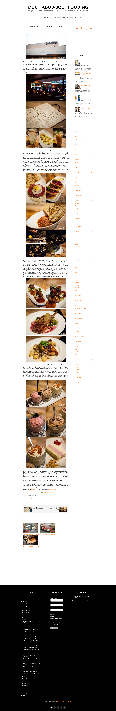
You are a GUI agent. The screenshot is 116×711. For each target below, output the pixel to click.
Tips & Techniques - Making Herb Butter (31, 653)
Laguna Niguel (78, 246)
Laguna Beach (78, 241)
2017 (24, 596)
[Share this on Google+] (31, 498)
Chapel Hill (77, 164)
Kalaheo (77, 236)
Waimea (76, 372)
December (26, 608)
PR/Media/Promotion (55, 616)
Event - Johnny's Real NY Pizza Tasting (31, 627)
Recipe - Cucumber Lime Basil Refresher (31, 661)
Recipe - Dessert (78, 298)
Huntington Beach (78, 226)
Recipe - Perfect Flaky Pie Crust (29, 638)
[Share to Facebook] (27, 498)
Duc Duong (33, 489)
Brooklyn (77, 152)
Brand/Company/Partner (56, 618)
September (26, 614)
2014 (24, 603)
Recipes (39, 17)
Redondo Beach (78, 318)
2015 (24, 601)
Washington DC (78, 374)
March (25, 683)
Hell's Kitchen (78, 216)
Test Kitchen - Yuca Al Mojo (28, 642)
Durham (76, 185)
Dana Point (77, 180)
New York (77, 267)
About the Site (71, 17)
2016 (24, 599)
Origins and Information (80, 280)
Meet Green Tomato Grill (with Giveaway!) (31, 658)
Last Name (52, 608)
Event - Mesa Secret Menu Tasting (30, 669)
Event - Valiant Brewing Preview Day (85, 86)
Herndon (77, 218)
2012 (24, 690)
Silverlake (77, 351)
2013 (24, 606)
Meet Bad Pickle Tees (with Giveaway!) (31, 673)
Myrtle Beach (77, 264)
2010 (24, 695)
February (26, 685)
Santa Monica (78, 344)
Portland (77, 287)
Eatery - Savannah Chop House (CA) (30, 640)
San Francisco (78, 328)
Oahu (76, 275)
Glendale (77, 208)
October (25, 612)
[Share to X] (29, 498)
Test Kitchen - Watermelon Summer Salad (31, 633)
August (25, 617)
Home (33, 17)
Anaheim (77, 134)
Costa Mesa (28, 495)
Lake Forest (77, 249)
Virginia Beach (78, 369)
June (25, 676)
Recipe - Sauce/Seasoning (80, 308)
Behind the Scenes (79, 144)
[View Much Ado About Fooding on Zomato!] (82, 596)
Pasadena (77, 282)
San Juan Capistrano (79, 336)
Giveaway (77, 205)
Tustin (76, 364)
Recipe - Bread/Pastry (79, 292)
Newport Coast (78, 272)
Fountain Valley (78, 195)
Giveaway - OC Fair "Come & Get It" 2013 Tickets (86, 97)
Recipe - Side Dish (78, 310)
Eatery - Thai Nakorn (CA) (28, 666)
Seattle (76, 349)
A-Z (75, 129)
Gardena (77, 203)
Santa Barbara (78, 341)
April (25, 681)
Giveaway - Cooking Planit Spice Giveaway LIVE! (86, 74)
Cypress (76, 177)
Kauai (76, 239)
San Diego (77, 326)
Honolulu (77, 223)
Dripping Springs (78, 182)
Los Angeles (77, 259)
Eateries (51, 17)
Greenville (77, 210)
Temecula (77, 357)
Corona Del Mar (78, 169)
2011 (24, 693)
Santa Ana (77, 339)
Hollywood (77, 221)
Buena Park (77, 157)
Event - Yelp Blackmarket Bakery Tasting (31, 631)
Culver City (77, 175)
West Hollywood (78, 377)
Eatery (33, 495)
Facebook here (52, 489)
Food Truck (77, 193)
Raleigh (76, 290)
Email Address (53, 598)
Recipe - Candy (78, 295)
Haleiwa (76, 213)
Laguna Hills (77, 244)
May (25, 678)
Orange (76, 277)
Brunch (76, 154)
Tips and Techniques (79, 362)
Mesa (28, 67)
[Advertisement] (82, 42)
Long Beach (77, 257)
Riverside (77, 321)
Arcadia (76, 139)
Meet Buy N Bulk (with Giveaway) (30, 645)
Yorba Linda (77, 382)
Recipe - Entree (78, 303)
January (25, 687)
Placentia (77, 285)
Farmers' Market (78, 190)
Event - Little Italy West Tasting (29, 636)
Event (36, 495)
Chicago (76, 167)
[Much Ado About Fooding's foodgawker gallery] (82, 600)
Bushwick (77, 159)
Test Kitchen (77, 359)
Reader (53, 614)
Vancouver (77, 367)
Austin (76, 141)
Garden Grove (78, 200)
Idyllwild (76, 228)
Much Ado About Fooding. (63, 701)
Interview (77, 231)
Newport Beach (78, 269)
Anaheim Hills (78, 136)
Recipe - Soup (78, 313)
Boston (76, 146)
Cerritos (76, 162)
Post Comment (45, 29)
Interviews (45, 17)
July (24, 619)
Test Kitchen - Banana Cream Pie (30, 671)
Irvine (76, 234)
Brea (76, 149)
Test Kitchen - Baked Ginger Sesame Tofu (31, 624)
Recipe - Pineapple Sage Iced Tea (30, 647)
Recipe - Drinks (78, 300)
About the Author (60, 17)
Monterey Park (78, 262)
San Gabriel (77, 331)
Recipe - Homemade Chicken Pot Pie (30, 629)
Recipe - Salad (78, 305)
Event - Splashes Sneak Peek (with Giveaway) (85, 62)
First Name (52, 603)
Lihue (76, 254)
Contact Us (80, 17)
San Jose (77, 333)
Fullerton (77, 198)
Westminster (77, 380)
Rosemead (77, 323)
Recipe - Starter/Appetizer (80, 316)
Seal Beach (77, 346)
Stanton (76, 354)
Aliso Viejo (77, 131)
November (26, 610)
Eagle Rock (77, 187)
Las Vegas (77, 251)
